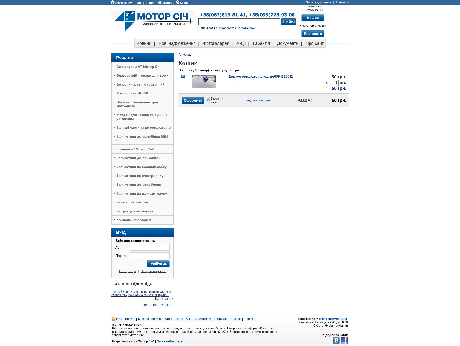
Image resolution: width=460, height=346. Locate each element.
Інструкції (220, 319)
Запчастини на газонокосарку (141, 167)
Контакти (342, 2)
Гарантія (261, 43)
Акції (241, 43)
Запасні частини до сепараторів (143, 127)
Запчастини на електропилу (140, 176)
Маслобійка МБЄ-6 (132, 93)
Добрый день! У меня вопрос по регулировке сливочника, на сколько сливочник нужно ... (141, 293)
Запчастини (203, 319)
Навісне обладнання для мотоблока (137, 104)
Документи (288, 43)
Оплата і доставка (319, 2)
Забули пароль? (153, 271)
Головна (184, 54)
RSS (119, 319)
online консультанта (333, 319)
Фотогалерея (216, 43)
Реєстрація (127, 271)
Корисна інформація (133, 220)
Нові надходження (177, 43)
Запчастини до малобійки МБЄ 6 (142, 138)
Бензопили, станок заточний (140, 84)
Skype (184, 3)
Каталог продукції (150, 319)
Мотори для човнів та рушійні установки (141, 117)
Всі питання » (164, 298)
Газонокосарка (224, 28)
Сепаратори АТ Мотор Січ (138, 67)
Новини (143, 43)
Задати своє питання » (158, 304)
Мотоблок (247, 28)
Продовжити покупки (257, 100)
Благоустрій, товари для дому (142, 75)
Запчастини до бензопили (138, 158)
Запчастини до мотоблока (138, 184)
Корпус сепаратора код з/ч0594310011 (261, 76)
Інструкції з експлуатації (136, 211)
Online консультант (127, 3)
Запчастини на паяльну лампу (141, 193)
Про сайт (315, 43)
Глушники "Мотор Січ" (135, 149)
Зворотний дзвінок (159, 3)
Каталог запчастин (132, 202)
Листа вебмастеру (170, 341)
